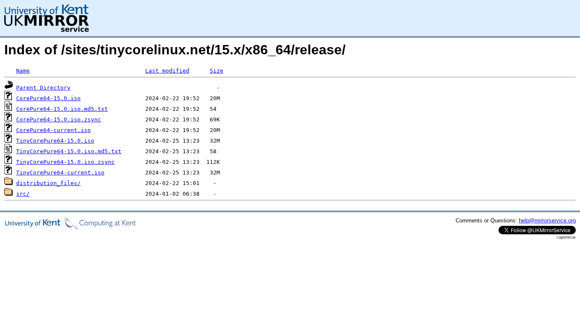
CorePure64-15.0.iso (48, 98)
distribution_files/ (48, 183)
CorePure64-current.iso (53, 130)
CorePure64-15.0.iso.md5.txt (62, 109)
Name (23, 70)
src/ (23, 194)
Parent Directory (43, 87)
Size (216, 70)
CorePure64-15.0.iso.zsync (58, 119)
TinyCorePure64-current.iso (60, 172)
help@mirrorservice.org (547, 220)
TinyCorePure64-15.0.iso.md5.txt (68, 151)
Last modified (167, 70)
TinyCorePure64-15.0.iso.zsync (65, 162)
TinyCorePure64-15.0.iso (55, 141)
